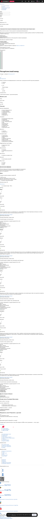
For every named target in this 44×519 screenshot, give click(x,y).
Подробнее (2, 424)
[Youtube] (2, 474)
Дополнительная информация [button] (5, 166)
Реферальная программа (6, 462)
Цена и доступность (3, 36)
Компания (4, 459)
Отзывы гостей (5, 435)
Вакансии (4, 460)
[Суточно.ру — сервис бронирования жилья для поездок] (5, 1)
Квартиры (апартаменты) (6, 451)
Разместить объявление (6, 445)
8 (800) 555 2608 (5, 430)
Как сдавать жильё (5, 444)
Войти (34, 1)
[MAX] (2, 471)
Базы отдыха (4, 455)
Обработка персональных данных (6, 518)
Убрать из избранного (20, 45)
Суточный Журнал (5, 439)
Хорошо (34, 514)
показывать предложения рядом (7, 180)
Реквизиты (4, 461)
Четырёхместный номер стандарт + (6, 214)
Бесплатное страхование (6, 446)
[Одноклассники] (2, 469)
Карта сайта (2, 516)
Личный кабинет (5, 428)
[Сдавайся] (22, 1)
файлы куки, (14, 514)
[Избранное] (29, 1)
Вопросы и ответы (5, 440)
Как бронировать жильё (6, 434)
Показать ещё (2, 390)
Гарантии (4, 438)
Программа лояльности (6, 463)
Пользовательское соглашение (5, 517)
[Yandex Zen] (2, 475)
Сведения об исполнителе (4, 409)
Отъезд (1, 13)
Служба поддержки (5, 429)
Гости (1, 15)
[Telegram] (2, 468)
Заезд (1, 11)
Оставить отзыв (3, 391)
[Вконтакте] (2, 472)
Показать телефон (3, 41)
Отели (3, 452)
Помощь (3, 447)
